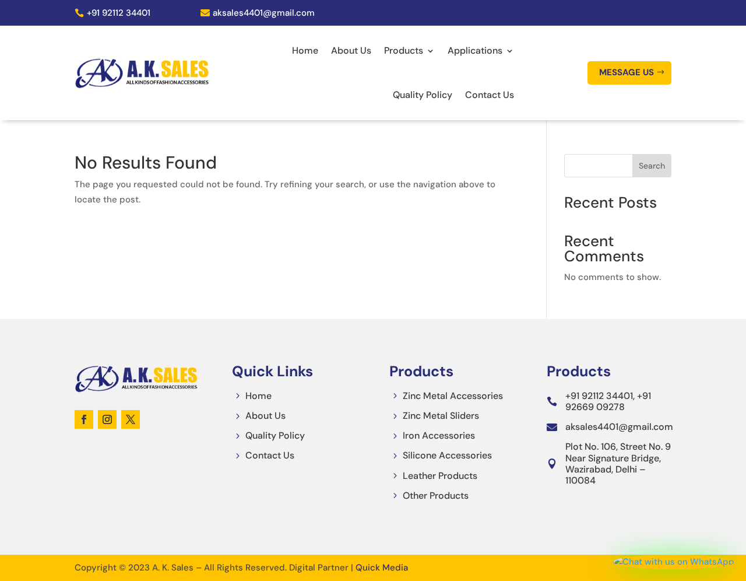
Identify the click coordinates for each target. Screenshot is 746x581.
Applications (475, 50)
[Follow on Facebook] (84, 419)
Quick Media (382, 567)
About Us (351, 50)
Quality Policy (422, 95)
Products (403, 50)
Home (305, 50)
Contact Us (489, 95)
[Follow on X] (130, 419)
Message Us (626, 72)
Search (652, 165)
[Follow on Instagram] (107, 419)
